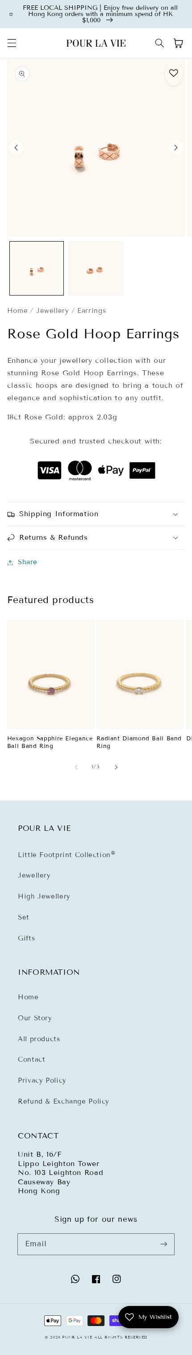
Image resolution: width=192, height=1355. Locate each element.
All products (39, 1039)
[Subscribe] (164, 1244)
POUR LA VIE (77, 1337)
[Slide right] (176, 147)
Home (17, 311)
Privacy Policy (42, 1080)
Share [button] (28, 562)
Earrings (91, 311)
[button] (11, 43)
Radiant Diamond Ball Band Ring (139, 742)
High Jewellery (44, 896)
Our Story (35, 1018)
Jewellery (52, 311)
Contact (31, 1059)
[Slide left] (16, 147)
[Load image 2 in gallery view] (95, 268)
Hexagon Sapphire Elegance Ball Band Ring (50, 742)
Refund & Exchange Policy (63, 1101)
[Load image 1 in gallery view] (36, 268)
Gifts (26, 938)
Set (23, 917)
